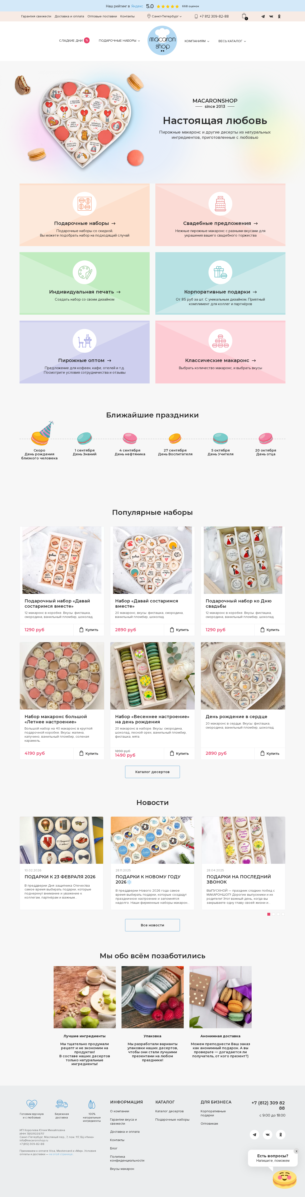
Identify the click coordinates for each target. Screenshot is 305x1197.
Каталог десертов (152, 772)
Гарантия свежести (36, 16)
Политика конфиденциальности (127, 1159)
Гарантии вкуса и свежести (123, 1122)
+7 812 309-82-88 (214, 16)
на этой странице (61, 1154)
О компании (119, 1111)
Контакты (127, 16)
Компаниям (195, 41)
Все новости (152, 925)
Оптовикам (209, 1124)
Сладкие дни (71, 41)
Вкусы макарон (122, 1169)
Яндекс (137, 6)
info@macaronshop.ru (34, 1140)
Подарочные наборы (117, 41)
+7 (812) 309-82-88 (32, 1144)
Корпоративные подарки (213, 1113)
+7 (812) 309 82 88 (268, 1105)
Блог (113, 1148)
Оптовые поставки (102, 16)
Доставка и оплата (69, 16)
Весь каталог (230, 41)
